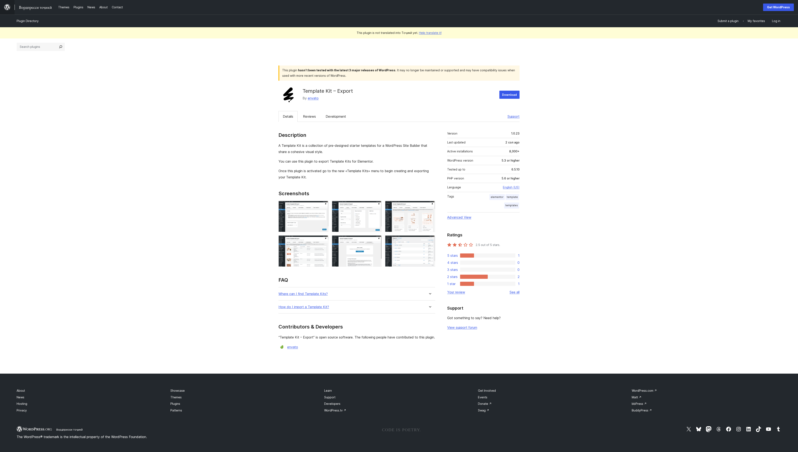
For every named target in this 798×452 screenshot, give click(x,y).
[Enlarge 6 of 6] (429, 241)
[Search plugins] (61, 47)
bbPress (639, 403)
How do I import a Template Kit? (303, 307)
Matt (637, 397)
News (20, 397)
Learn (328, 390)
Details (288, 116)
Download (509, 94)
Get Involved (487, 390)
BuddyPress (642, 410)
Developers (332, 403)
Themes (176, 397)
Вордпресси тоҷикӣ (69, 429)
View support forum (462, 327)
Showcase (177, 390)
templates (511, 205)
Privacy (22, 410)
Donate (485, 403)
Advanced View (459, 217)
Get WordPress (778, 7)
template (512, 197)
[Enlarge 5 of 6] (376, 241)
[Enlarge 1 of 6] (323, 206)
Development (336, 116)
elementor (497, 197)
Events (482, 397)
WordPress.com (644, 390)
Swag (483, 410)
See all (515, 292)
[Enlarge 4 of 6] (323, 241)
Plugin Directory (28, 21)
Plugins (175, 403)
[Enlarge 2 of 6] (376, 206)
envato (313, 98)
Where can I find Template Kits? (303, 294)
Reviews (309, 116)
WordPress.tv (335, 410)
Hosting (22, 403)
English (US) (511, 187)
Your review (456, 292)
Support (513, 116)
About (21, 390)
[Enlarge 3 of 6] (429, 206)
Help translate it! (430, 33)
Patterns (176, 410)
